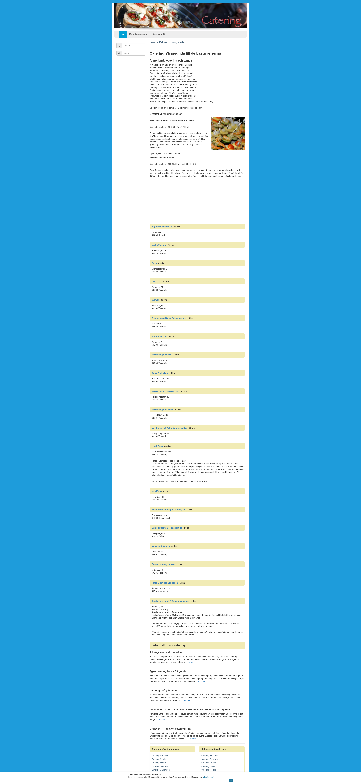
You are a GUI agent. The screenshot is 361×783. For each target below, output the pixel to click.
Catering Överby (159, 759)
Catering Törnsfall (160, 755)
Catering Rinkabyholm (211, 759)
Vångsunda (178, 42)
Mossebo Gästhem (161, 546)
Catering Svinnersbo (161, 766)
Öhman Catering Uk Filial (164, 564)
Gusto (155, 263)
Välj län (127, 45)
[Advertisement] (130, 104)
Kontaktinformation (138, 34)
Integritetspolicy (209, 777)
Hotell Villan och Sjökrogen (165, 582)
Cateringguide (159, 34)
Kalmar (163, 42)
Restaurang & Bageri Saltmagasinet (169, 318)
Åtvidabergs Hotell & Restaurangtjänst (170, 601)
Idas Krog (156, 491)
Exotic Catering (159, 244)
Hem (123, 34)
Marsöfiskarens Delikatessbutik (167, 527)
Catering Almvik (159, 762)
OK (231, 780)
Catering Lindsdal (209, 766)
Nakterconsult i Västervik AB (165, 391)
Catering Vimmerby (210, 755)
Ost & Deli (156, 281)
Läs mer (190, 662)
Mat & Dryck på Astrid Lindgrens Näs (169, 427)
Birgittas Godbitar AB (162, 226)
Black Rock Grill (159, 336)
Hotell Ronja (157, 446)
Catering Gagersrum (161, 769)
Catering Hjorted (208, 769)
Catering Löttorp (208, 762)
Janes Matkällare (160, 373)
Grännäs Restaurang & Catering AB (169, 509)
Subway (155, 299)
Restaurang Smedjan (162, 354)
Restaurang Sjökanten (162, 409)
